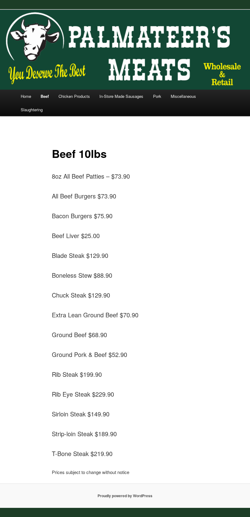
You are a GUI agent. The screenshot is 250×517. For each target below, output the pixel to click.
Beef (45, 96)
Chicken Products (74, 96)
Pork (157, 96)
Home (26, 96)
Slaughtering (32, 109)
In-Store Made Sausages (121, 96)
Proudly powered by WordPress (125, 495)
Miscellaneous (183, 96)
